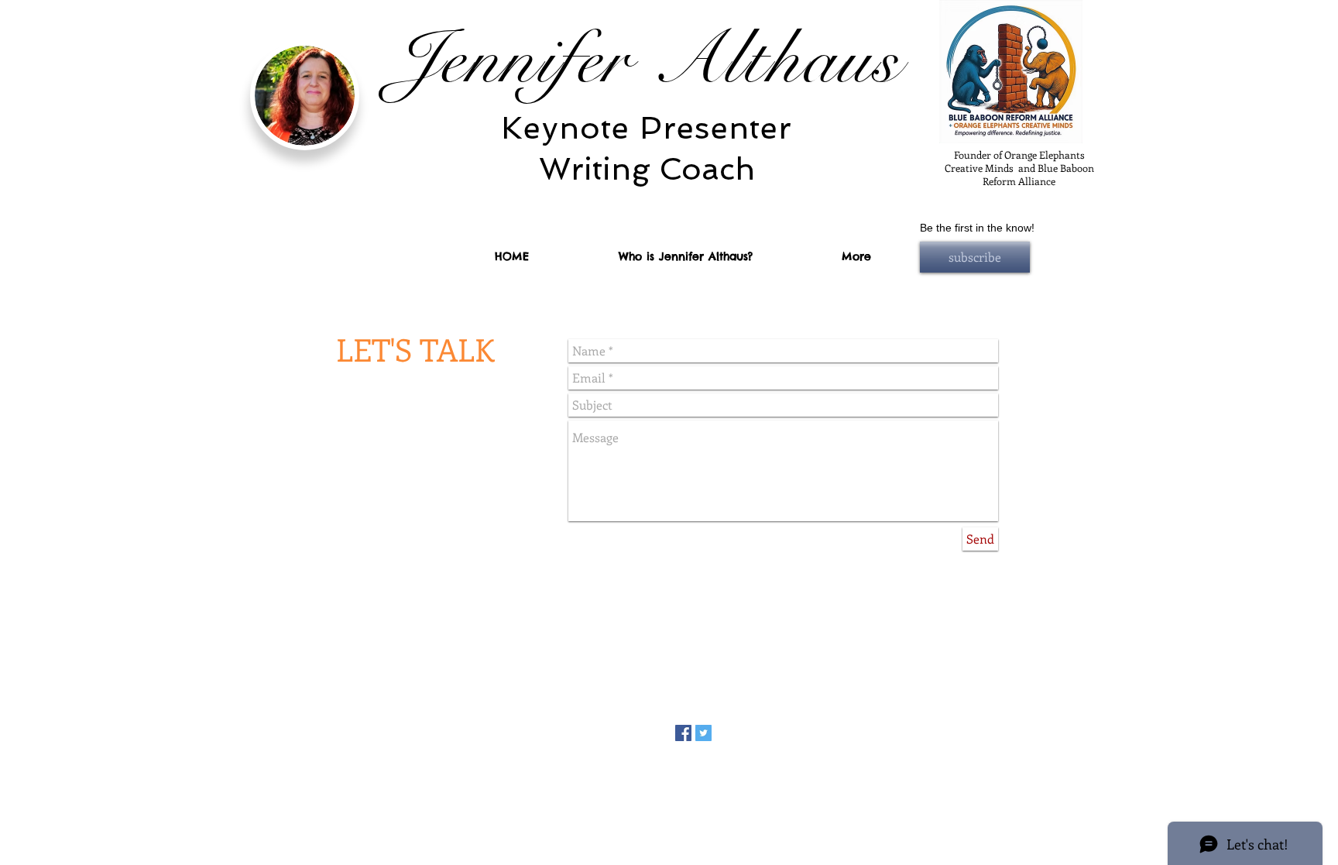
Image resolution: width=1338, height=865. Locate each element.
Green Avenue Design (740, 765)
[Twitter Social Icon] (703, 733)
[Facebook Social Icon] (683, 733)
